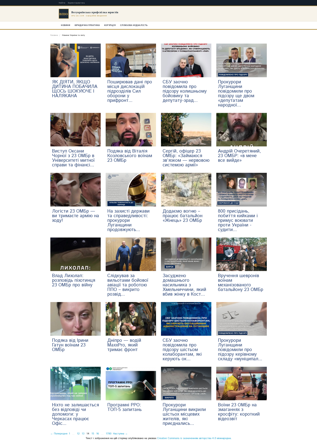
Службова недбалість (134, 25)
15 (92, 434)
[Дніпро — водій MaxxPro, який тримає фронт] (131, 319)
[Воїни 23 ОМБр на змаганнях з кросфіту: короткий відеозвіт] (241, 383)
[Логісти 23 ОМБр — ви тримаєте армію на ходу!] (75, 189)
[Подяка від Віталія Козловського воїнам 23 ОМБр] (131, 129)
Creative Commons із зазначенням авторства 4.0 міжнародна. (194, 438)
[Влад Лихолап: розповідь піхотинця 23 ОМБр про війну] (75, 254)
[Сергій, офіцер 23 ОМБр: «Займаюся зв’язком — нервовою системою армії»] (186, 129)
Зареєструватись (76, 3)
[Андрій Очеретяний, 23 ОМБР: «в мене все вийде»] (241, 129)
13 (83, 434)
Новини (65, 25)
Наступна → (120, 434)
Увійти (62, 3)
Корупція (110, 25)
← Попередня (58, 434)
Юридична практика (87, 25)
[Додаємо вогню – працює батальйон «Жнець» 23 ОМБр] (186, 189)
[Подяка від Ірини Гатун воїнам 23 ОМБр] (75, 319)
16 (97, 434)
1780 (108, 434)
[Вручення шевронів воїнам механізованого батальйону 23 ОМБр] (241, 254)
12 (78, 434)
